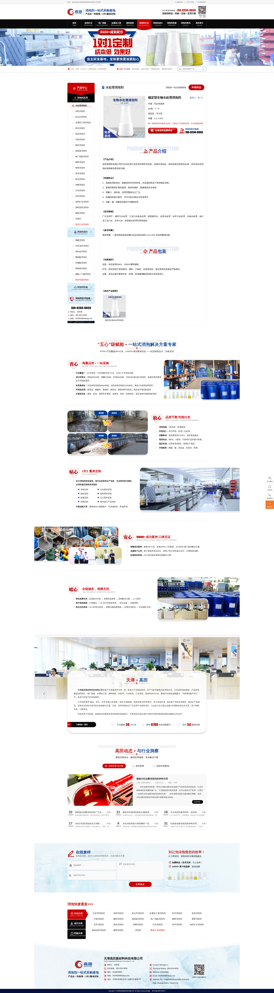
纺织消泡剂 (80, 128)
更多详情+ (197, 802)
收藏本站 (180, 2)
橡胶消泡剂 (80, 162)
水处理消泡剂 (102, 69)
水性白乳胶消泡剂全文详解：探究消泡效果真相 (96, 823)
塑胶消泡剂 (80, 168)
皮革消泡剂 (80, 173)
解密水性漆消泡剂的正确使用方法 (138, 812)
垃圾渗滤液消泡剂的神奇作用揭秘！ (186, 823)
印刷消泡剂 (80, 139)
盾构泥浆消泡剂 (167, 69)
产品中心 (84, 69)
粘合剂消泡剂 (81, 117)
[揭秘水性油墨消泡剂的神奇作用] (100, 798)
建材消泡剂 (80, 145)
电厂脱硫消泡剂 (82, 156)
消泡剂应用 (92, 69)
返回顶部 (270, 507)
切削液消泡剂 (155, 69)
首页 (77, 69)
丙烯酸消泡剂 (81, 263)
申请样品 (196, 87)
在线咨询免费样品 (163, 130)
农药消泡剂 (80, 196)
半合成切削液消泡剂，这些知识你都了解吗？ (190, 812)
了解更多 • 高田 (82, 724)
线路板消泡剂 (81, 151)
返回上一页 (195, 98)
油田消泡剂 (135, 69)
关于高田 (191, 2)
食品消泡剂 (80, 179)
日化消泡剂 (80, 190)
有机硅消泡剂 (81, 251)
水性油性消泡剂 (82, 246)
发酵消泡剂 (80, 185)
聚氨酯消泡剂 (81, 257)
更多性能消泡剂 (82, 280)
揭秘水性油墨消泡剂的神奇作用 (152, 778)
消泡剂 (78, 219)
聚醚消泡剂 (80, 240)
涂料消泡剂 (80, 111)
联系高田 (203, 2)
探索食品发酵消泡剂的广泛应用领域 (91, 812)
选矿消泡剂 (145, 69)
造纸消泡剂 (80, 134)
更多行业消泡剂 (82, 224)
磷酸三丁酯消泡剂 (83, 274)
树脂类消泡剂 (81, 268)
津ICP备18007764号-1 (159, 991)
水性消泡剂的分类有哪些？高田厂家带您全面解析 (145, 823)
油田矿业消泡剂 (82, 202)
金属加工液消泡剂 (83, 122)
